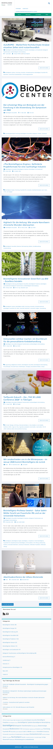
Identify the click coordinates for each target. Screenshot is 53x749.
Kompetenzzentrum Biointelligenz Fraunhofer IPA (36, 72)
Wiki (47, 14)
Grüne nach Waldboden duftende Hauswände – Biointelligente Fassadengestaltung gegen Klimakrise (25, 685)
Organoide (21, 427)
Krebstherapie (22, 366)
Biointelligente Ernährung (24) (10, 632)
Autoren (38, 14)
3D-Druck (5, 720)
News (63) (5, 671)
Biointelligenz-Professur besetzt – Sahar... (25, 486)
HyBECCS (25, 731)
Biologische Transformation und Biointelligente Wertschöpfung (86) (19, 653)
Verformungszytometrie (27, 74)
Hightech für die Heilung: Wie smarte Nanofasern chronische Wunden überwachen (24, 697)
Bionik (37, 725)
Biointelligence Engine (9, 190)
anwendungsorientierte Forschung (12, 133)
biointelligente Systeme (10, 72)
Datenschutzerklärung (30, 747)
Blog (19, 14)
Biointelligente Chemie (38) (9, 624)
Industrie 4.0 (34, 731)
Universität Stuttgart (34, 308)
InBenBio (29, 731)
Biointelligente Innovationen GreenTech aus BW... (25, 254)
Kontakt (25, 8)
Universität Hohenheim (25, 308)
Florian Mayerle (26, 53)
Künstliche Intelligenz (46, 734)
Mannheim (5, 74)
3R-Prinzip (16, 425)
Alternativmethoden (23, 425)
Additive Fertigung (10, 720)
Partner (18, 8)
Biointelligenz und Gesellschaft (35, 50)
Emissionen (37, 729)
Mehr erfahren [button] (44, 67)
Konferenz (5, 427)
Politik (17, 308)
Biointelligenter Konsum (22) (10, 642)
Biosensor (19, 246)
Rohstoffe (23, 737)
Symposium (44, 133)
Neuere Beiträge (45, 604)
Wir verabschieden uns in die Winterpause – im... (25, 435)
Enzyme (42, 729)
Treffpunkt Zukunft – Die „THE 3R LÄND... (25, 372)
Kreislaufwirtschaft (36, 734)
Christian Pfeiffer (17, 53)
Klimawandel (5, 734)
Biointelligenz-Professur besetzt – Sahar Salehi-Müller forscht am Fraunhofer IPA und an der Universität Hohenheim (25, 513)
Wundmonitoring (7, 248)
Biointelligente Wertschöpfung (40, 364)
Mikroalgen (9, 737)
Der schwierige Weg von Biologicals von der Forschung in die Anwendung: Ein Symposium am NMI (24, 107)
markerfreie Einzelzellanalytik (15, 74)
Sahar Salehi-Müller (20, 522)
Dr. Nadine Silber (17, 171)
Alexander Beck (25, 579)
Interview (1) (6, 663)
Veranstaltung (43, 308)
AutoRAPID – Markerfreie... (25, 20)
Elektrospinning (25, 246)
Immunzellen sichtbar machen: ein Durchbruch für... (25, 314)
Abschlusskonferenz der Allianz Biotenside (25, 552)
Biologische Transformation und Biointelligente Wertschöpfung (24, 285)
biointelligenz (25, 540)
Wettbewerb (12, 739)
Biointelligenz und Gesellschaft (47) (11, 649)
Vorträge (44, 737)
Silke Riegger (18, 404)
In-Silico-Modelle (32, 425)
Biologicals (35, 133)
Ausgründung (8, 364)
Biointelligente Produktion (23, 50)
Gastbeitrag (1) (6, 660)
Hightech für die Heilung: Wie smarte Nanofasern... (25, 198)
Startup (42, 366)
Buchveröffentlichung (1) (9, 656)
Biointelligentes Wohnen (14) (10, 646)
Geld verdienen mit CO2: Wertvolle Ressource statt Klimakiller (18, 707)
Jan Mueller (24, 464)
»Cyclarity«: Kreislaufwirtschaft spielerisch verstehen (16, 702)
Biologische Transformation (22, 725)
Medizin (30, 246)
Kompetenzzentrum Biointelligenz (26, 11)
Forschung (18, 72)
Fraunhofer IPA (23, 190)
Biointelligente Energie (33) (9, 628)
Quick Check (44, 190)
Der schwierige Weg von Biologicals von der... (25, 80)
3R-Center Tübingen (9, 425)
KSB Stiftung (36, 542)
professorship (42, 542)
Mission (28, 14)
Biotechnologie (42, 725)
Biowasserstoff (6, 729)
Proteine (39, 133)
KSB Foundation (29, 542)
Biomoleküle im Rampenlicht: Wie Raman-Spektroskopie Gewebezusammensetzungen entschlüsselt (24, 691)
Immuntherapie (6, 366)
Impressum (18, 747)
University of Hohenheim (24, 544)
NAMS (10, 427)
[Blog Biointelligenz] (7, 3)
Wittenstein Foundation (35, 544)
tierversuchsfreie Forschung (20, 429)
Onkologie (27, 366)
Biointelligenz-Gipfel (20, 306)
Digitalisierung (32, 729)
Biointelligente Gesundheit (11, 50)
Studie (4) (5, 674)
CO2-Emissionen (26, 729)
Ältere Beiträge (8, 604)
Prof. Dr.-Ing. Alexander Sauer (21, 287)
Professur (5, 544)
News (6, 464)
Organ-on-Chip (15, 427)
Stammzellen (39, 427)
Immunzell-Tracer (14, 366)
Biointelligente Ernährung (10, 284)
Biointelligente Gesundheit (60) (10, 635)
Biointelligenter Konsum (13, 722)
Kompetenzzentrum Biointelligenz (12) (12, 667)
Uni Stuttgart (9, 191)
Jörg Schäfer (33, 227)
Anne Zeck (31, 112)
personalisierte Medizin (36, 366)
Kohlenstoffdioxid (11, 734)
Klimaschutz (46, 731)
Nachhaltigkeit (16, 737)
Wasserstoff (6, 739)
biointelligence (8, 540)
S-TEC (4, 191)
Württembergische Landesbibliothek (24, 739)
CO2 (20, 729)
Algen (14, 720)
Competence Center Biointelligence (36, 540)
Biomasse (34, 725)
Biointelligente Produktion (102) (11, 639)
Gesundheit (13, 731)
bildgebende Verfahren (16, 364)
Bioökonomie (14, 729)
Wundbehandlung (37, 246)
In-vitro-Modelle (39, 425)
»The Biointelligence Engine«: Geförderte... (25, 139)
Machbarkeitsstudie (36, 190)
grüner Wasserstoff (19, 731)
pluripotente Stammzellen (30, 427)
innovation (23, 72)
